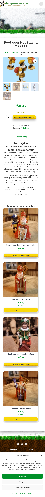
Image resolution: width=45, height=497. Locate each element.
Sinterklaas (14, 52)
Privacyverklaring (27, 493)
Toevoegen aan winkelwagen (24, 117)
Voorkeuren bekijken (23, 487)
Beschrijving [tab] (22, 137)
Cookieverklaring (16, 493)
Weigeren (22, 482)
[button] (42, 456)
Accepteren (22, 476)
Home (6, 52)
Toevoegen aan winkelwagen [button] (21, 255)
